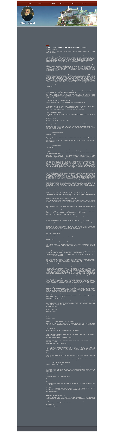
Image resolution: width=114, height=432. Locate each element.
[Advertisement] (31, 36)
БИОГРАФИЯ (41, 3)
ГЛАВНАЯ (30, 3)
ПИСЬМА (73, 3)
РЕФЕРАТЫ (83, 3)
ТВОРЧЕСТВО (52, 3)
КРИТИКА (62, 3)
